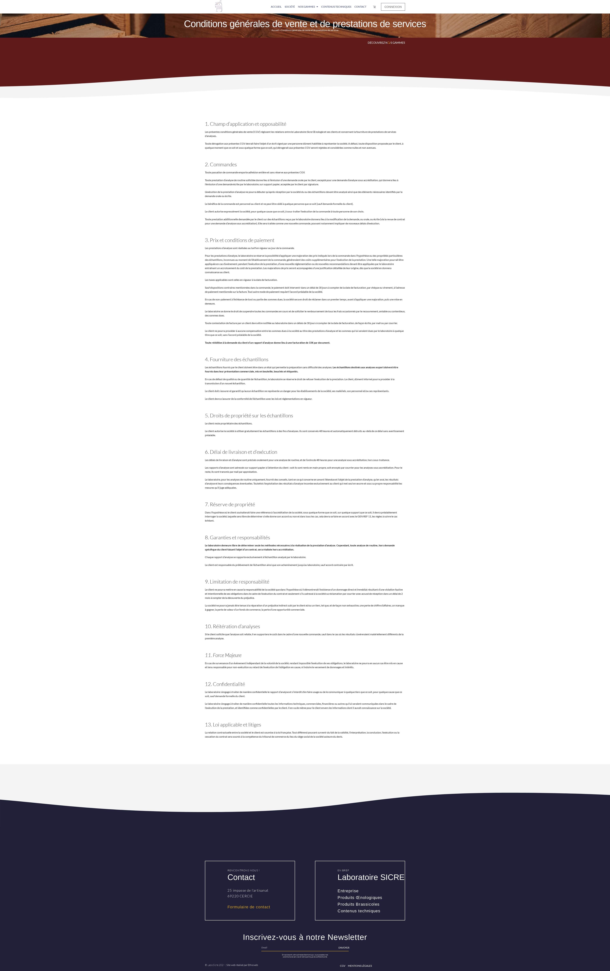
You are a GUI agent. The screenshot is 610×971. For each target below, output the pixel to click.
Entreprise (348, 890)
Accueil (276, 6)
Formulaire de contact (248, 907)
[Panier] (374, 6)
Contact (360, 6)
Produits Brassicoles (359, 904)
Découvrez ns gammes (386, 42)
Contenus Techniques (336, 6)
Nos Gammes (306, 6)
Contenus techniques (359, 911)
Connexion (393, 6)
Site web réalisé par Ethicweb (242, 965)
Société (290, 6)
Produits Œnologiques (360, 897)
